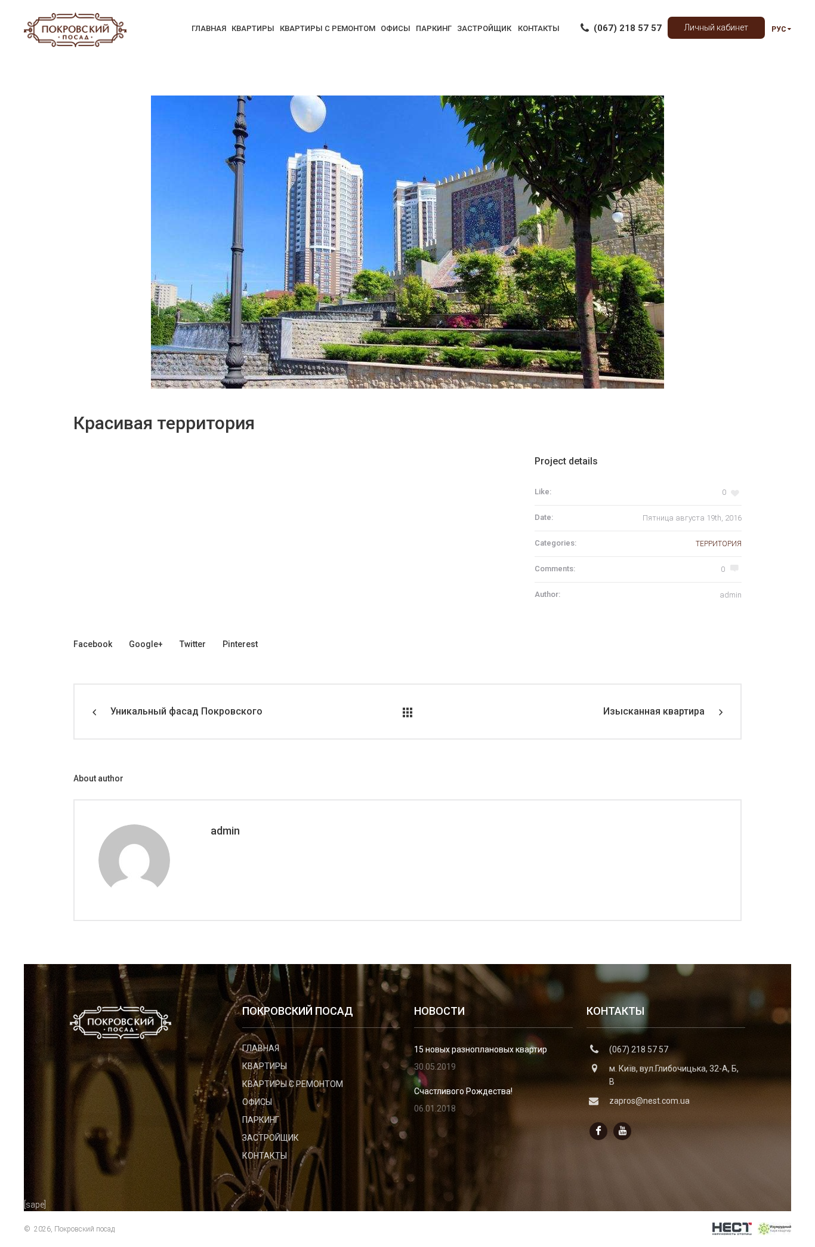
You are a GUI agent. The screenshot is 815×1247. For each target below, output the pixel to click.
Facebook (92, 644)
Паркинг (260, 1120)
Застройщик (270, 1138)
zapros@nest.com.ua (649, 1101)
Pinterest (240, 644)
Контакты (264, 1155)
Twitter (193, 644)
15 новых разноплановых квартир (480, 1049)
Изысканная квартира (654, 711)
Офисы (257, 1102)
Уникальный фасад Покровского (186, 711)
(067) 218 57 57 (638, 1049)
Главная (260, 1048)
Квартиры (264, 1066)
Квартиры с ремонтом (292, 1084)
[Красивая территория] (407, 242)
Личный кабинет (716, 27)
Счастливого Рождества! (463, 1091)
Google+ (146, 644)
